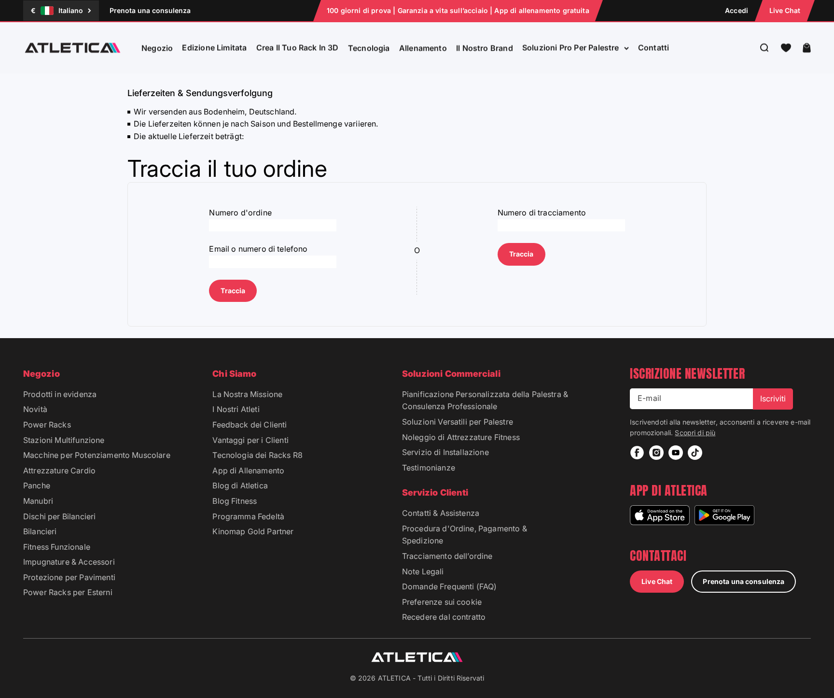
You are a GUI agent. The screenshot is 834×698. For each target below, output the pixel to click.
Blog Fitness (234, 501)
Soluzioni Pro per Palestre (570, 47)
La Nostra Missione (247, 394)
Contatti (653, 47)
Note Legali (423, 571)
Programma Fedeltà (248, 516)
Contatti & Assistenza (440, 513)
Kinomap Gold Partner (252, 531)
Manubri (38, 501)
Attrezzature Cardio (59, 470)
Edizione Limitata (214, 47)
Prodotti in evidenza (60, 394)
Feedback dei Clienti (249, 424)
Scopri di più (695, 432)
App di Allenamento (248, 470)
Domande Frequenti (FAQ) (449, 586)
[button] (786, 47)
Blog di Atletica (240, 485)
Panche (36, 485)
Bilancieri (40, 531)
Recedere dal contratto (444, 617)
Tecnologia (369, 48)
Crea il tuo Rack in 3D (297, 47)
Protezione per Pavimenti (69, 577)
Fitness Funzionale (56, 547)
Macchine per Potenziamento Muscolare (96, 455)
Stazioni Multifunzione (64, 440)
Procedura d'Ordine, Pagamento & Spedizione (464, 535)
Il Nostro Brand (484, 48)
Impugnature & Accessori (69, 562)
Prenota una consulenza (150, 10)
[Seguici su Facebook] (637, 452)
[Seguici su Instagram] (656, 452)
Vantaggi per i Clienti (250, 440)
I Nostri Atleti (235, 409)
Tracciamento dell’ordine (447, 556)
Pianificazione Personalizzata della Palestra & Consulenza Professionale (485, 400)
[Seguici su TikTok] (695, 452)
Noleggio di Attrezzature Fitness (461, 437)
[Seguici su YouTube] (675, 452)
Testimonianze (428, 467)
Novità (35, 409)
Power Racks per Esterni (67, 592)
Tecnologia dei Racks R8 (257, 455)
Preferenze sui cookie (442, 602)
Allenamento (423, 48)
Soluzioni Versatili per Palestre (457, 422)
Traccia (233, 290)
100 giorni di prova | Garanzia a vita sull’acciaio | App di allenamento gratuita (458, 10)
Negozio (157, 48)
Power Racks (47, 424)
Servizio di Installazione (445, 452)
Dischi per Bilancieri (59, 516)
